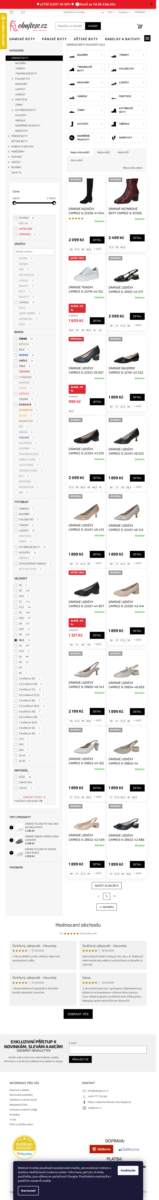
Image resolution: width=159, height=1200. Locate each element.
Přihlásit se (80, 1059)
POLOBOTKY (22, 79)
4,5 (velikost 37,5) (31, 695)
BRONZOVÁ (28, 421)
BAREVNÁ (26, 383)
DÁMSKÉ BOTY (19, 58)
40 (24, 635)
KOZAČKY (20, 115)
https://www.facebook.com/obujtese (109, 1102)
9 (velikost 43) (29, 734)
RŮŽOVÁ (26, 394)
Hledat (93, 26)
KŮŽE (25, 777)
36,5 (24, 596)
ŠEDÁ (24, 366)
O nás (13, 1120)
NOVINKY (16, 167)
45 (22, 673)
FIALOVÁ (26, 438)
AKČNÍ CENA (27, 229)
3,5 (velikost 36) (30, 684)
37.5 (23, 739)
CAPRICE (27, 302)
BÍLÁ (24, 350)
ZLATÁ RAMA (28, 465)
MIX (23, 493)
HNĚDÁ (26, 361)
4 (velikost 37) (30, 689)
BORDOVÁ (27, 405)
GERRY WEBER (29, 313)
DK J (24, 476)
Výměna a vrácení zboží (23, 1100)
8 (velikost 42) (29, 728)
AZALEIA (26, 281)
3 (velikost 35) (29, 679)
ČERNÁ (26, 339)
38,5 (25, 618)
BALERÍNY (20, 63)
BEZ (23, 427)
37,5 (25, 607)
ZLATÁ (25, 388)
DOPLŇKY (16, 157)
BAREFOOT (21, 131)
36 (24, 591)
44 (22, 668)
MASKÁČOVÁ (28, 487)
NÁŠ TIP (25, 223)
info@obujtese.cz (98, 1091)
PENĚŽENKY (18, 152)
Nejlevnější (103, 152)
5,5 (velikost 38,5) (31, 706)
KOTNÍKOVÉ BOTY (25, 110)
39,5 (24, 629)
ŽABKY (19, 105)
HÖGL (24, 324)
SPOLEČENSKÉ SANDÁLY (35, 564)
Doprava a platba (74, 12)
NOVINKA (26, 218)
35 (22, 585)
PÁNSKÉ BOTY (19, 136)
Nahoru (108, 907)
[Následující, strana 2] (106, 896)
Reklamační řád (18, 1105)
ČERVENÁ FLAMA (30, 471)
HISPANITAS (28, 319)
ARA (23, 269)
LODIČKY (20, 89)
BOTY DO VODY (30, 569)
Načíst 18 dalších (106, 885)
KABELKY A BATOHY (22, 147)
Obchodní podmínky (21, 1095)
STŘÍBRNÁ (27, 377)
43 (24, 662)
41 (24, 646)
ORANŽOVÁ (28, 410)
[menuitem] (22, 39)
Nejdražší (123, 152)
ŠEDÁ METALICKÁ (31, 454)
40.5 (23, 750)
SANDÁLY (20, 95)
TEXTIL (25, 788)
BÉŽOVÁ (26, 344)
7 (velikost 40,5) (30, 722)
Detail (97, 240)
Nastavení (28, 1191)
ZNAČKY (16, 162)
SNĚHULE (20, 121)
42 (24, 657)
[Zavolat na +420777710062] (15, 12)
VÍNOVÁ (25, 432)
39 (24, 624)
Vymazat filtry (32, 797)
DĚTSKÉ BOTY (19, 141)
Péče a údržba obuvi (21, 1124)
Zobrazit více (78, 1014)
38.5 (23, 744)
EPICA (24, 308)
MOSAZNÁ (27, 481)
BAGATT (26, 286)
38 (24, 613)
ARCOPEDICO (29, 275)
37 (24, 602)
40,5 (24, 640)
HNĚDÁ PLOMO (29, 460)
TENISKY (20, 68)
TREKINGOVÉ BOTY (26, 74)
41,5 (24, 651)
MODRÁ (26, 355)
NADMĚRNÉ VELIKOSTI (27, 126)
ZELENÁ (26, 399)
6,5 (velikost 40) (30, 717)
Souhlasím (128, 1170)
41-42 (24, 761)
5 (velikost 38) (29, 701)
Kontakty (15, 1115)
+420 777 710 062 (97, 1096)
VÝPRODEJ (27, 234)
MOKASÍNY (21, 84)
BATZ (24, 291)
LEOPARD (26, 448)
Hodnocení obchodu (78, 925)
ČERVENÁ (27, 372)
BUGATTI (26, 297)
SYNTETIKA (28, 782)
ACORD (25, 258)
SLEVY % (16, 173)
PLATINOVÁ (27, 443)
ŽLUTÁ (25, 416)
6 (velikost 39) (29, 712)
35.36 (24, 755)
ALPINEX (26, 264)
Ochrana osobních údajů (23, 1110)
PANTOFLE (21, 100)
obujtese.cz (95, 1108)
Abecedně (77, 160)
